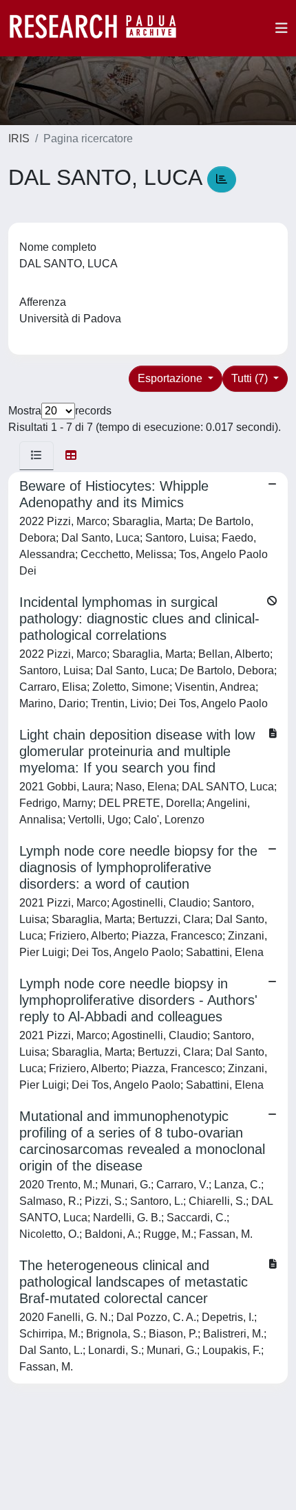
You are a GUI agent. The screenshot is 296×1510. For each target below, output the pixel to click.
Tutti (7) (251, 378)
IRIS (19, 138)
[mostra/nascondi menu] (281, 28)
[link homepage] (99, 28)
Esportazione (171, 378)
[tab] (36, 455)
